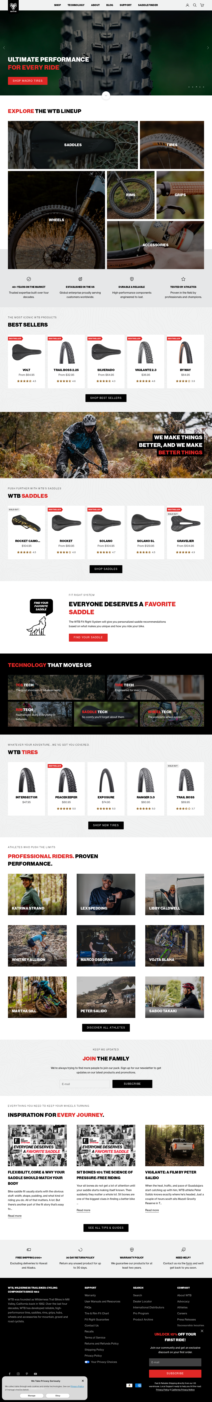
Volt (26, 370)
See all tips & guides (106, 1227)
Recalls (89, 1331)
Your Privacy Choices (104, 1362)
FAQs (88, 1307)
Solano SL (145, 541)
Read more (15, 1215)
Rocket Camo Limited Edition (26, 541)
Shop (57, 5)
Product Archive (143, 1319)
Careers (182, 1313)
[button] (24, 381)
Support (126, 5)
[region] (106, 47)
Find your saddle (88, 637)
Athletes (182, 1307)
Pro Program (141, 1313)
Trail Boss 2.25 (66, 370)
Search (137, 1295)
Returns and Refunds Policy (102, 1343)
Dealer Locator (142, 1301)
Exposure (106, 797)
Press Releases (186, 1319)
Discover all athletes (106, 1027)
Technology (76, 5)
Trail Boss (186, 797)
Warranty (90, 1295)
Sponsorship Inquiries (190, 1325)
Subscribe (175, 1373)
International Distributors (148, 1307)
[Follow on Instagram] (18, 1373)
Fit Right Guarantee (97, 1319)
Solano (106, 541)
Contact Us (92, 1325)
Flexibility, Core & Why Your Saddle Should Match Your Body (36, 1178)
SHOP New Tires (106, 825)
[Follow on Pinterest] (26, 1373)
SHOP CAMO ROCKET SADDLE (35, 80)
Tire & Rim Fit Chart (97, 1313)
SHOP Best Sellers (106, 398)
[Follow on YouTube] (35, 1373)
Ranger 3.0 (146, 797)
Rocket (66, 541)
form (189, 1263)
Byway (185, 370)
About (95, 5)
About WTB (184, 1295)
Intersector (26, 797)
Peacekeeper (66, 797)
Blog (109, 5)
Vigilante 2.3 (146, 370)
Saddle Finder (148, 5)
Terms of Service (95, 1337)
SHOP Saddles (106, 569)
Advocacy (183, 1301)
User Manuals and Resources (102, 1301)
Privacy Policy (162, 1389)
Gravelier (185, 541)
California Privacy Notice (183, 1389)
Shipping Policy (94, 1349)
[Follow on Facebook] (9, 1373)
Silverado (106, 370)
